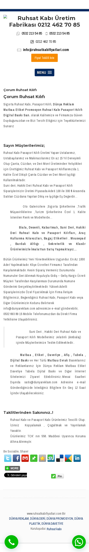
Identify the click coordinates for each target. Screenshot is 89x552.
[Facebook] (16, 458)
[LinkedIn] (77, 458)
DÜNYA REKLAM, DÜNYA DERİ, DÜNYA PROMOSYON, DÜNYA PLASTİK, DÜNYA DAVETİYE (46, 521)
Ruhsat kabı (54, 529)
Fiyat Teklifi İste (44, 58)
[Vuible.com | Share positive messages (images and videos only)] (33, 458)
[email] (25, 458)
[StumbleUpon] (51, 458)
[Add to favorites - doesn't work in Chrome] (42, 458)
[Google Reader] (68, 458)
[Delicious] (59, 458)
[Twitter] (7, 458)
